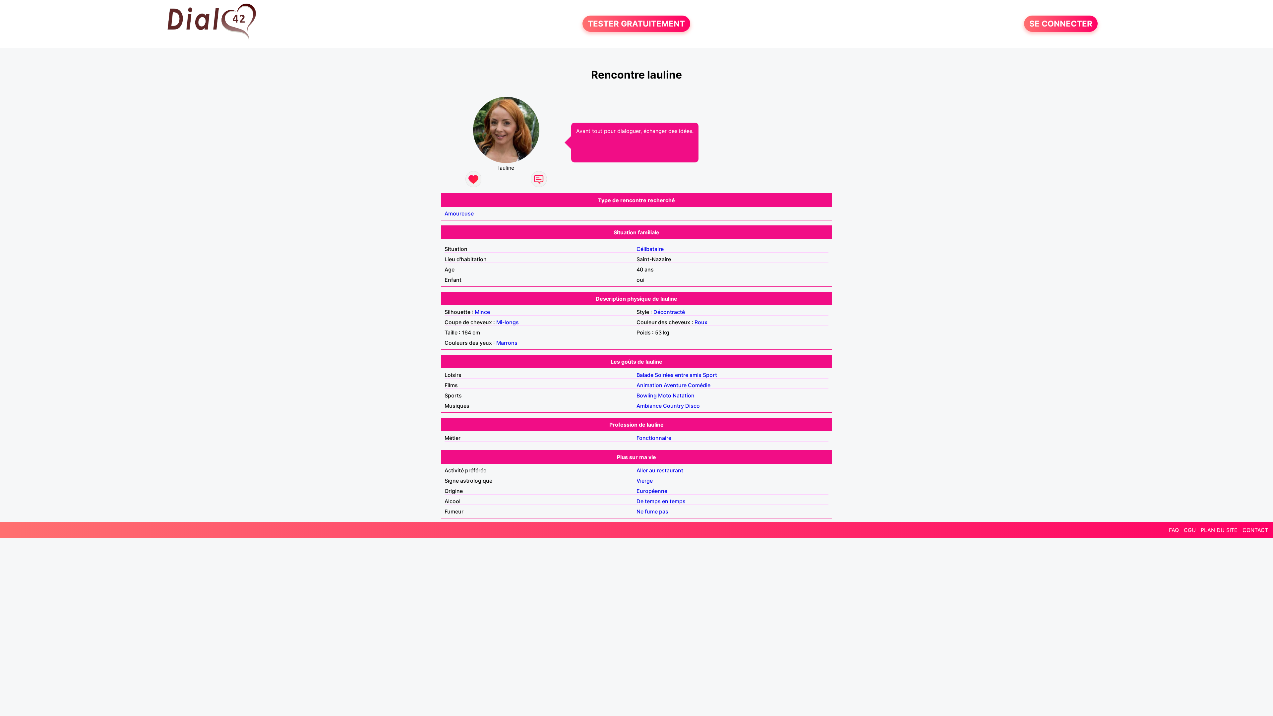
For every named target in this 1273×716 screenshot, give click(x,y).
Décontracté (669, 312)
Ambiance (649, 405)
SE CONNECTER (1060, 24)
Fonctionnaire (653, 438)
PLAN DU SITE (1219, 530)
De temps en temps (661, 501)
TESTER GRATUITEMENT (636, 24)
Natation (684, 395)
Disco (692, 405)
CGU (1190, 530)
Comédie (699, 385)
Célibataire (650, 249)
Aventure (675, 385)
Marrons (506, 342)
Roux (701, 322)
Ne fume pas (652, 511)
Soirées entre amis (678, 375)
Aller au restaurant (659, 470)
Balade (644, 375)
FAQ (1174, 530)
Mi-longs (507, 322)
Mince (482, 312)
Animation (649, 385)
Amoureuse (459, 213)
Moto (664, 395)
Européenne (651, 491)
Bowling (646, 395)
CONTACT (1255, 530)
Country (673, 405)
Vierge (644, 480)
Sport (710, 375)
